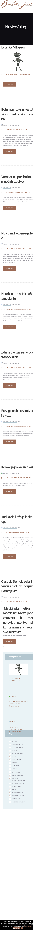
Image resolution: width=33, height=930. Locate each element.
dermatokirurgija (17, 753)
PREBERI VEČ (9, 84)
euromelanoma (16, 760)
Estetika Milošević (13, 47)
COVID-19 (14, 750)
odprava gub (16, 799)
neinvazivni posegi (17, 793)
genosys (14, 763)
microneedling (16, 786)
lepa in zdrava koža (18, 783)
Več (25, 926)
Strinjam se (16, 928)
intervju (14, 769)
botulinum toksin (17, 747)
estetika (14, 756)
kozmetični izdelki (17, 775)
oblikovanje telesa (18, 796)
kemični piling (16, 772)
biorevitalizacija (17, 744)
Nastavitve (29, 926)
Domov (12, 31)
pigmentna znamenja (18, 802)
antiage (14, 741)
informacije (15, 766)
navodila (14, 789)
